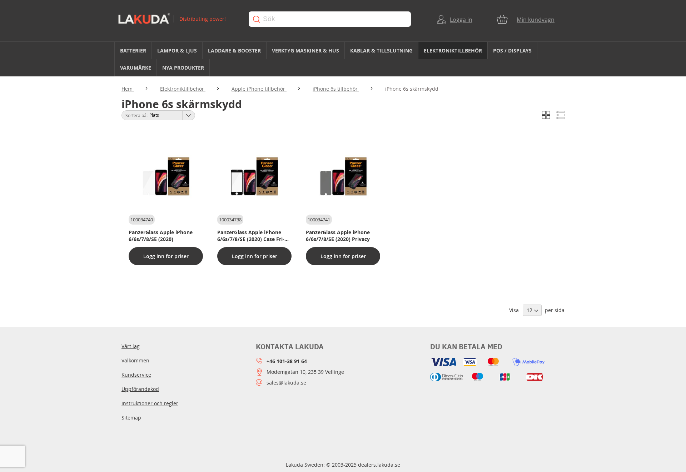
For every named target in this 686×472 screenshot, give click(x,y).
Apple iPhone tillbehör (259, 88)
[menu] (343, 59)
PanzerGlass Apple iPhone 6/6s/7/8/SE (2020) (161, 235)
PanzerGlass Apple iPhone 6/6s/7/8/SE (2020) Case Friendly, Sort (250, 235)
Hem (127, 88)
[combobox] (330, 19)
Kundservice (136, 374)
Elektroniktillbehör (182, 88)
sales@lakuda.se (286, 382)
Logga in (461, 20)
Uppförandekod (140, 389)
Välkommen (135, 360)
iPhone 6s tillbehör (336, 88)
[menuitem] (133, 50)
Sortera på (135, 115)
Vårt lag (130, 346)
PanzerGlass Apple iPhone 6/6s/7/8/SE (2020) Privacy (338, 235)
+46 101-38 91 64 (287, 361)
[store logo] (176, 19)
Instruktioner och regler (149, 403)
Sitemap (131, 417)
